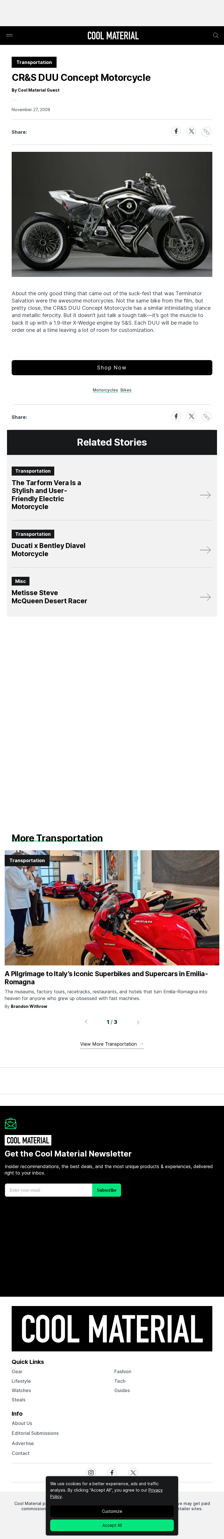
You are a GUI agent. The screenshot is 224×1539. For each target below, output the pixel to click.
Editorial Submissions (35, 1433)
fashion (122, 1371)
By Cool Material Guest (36, 90)
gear (17, 1371)
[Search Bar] (215, 35)
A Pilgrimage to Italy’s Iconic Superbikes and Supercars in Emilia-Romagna (106, 978)
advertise (23, 1443)
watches (21, 1390)
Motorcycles (105, 389)
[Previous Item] (86, 1022)
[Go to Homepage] (113, 36)
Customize (112, 1511)
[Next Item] (138, 1022)
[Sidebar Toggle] (9, 36)
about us (22, 1423)
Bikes (126, 389)
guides (122, 1390)
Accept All (112, 1525)
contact (20, 1453)
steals (18, 1400)
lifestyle (21, 1381)
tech (119, 1381)
